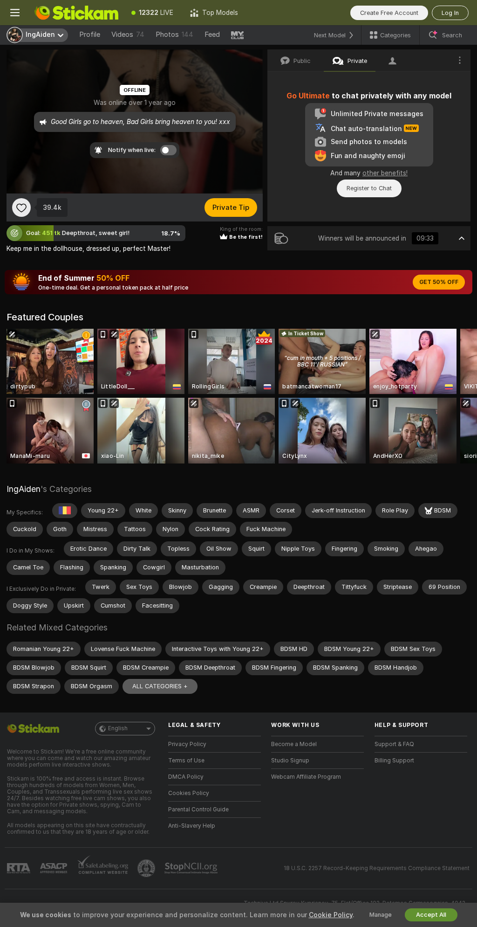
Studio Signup (290, 760)
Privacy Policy (187, 744)
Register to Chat (369, 188)
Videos (127, 34)
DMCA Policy (186, 777)
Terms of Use (186, 760)
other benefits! (385, 173)
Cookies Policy (188, 793)
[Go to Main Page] (76, 12)
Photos (174, 34)
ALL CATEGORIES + (160, 686)
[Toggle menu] (15, 12)
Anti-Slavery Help (191, 826)
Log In (450, 12)
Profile (89, 34)
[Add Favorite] (21, 207)
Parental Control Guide (198, 809)
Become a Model (294, 744)
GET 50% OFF (438, 282)
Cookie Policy (331, 915)
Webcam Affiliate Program (306, 777)
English (118, 728)
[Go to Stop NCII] (191, 868)
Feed (212, 34)
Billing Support (394, 760)
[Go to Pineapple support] (147, 868)
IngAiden (24, 489)
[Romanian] (64, 510)
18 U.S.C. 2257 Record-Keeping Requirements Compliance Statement (377, 868)
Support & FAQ (394, 744)
